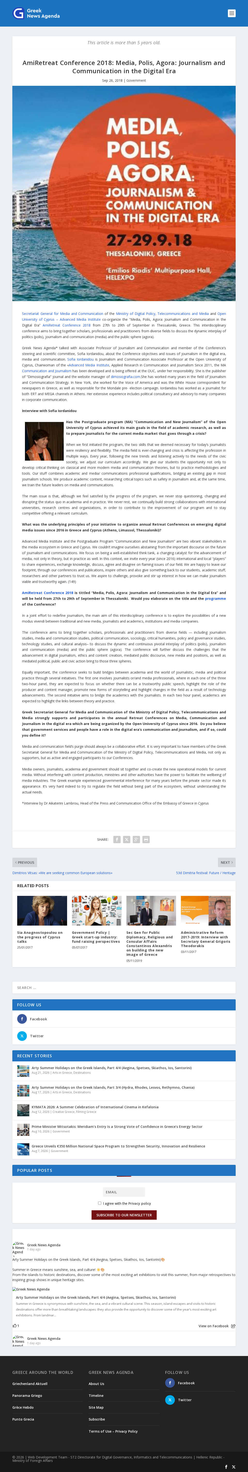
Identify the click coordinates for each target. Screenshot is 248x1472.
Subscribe (97, 1419)
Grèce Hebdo (23, 1407)
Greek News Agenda (44, 1245)
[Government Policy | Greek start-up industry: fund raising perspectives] (97, 911)
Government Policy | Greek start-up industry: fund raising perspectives (96, 936)
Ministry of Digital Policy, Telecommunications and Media (162, 313)
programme (215, 598)
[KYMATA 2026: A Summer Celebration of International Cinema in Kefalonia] (23, 1110)
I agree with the (126, 1203)
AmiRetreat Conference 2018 (67, 325)
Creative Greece (64, 1112)
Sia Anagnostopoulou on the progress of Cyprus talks (39, 936)
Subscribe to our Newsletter (124, 1215)
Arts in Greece (62, 1073)
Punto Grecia (23, 1419)
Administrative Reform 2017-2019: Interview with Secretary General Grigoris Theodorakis (205, 939)
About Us (96, 1383)
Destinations (82, 1073)
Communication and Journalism (46, 371)
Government (136, 80)
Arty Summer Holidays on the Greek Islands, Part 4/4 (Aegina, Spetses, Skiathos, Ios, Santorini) (112, 1068)
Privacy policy (139, 1203)
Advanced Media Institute (89, 365)
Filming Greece (86, 1112)
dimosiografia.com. (126, 376)
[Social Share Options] (233, 1326)
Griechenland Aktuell (29, 1383)
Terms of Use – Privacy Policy (113, 1431)
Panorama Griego (27, 1395)
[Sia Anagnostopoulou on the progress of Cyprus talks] (42, 911)
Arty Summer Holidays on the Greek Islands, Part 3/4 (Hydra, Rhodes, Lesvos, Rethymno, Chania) (113, 1087)
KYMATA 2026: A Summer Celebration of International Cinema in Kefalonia (95, 1107)
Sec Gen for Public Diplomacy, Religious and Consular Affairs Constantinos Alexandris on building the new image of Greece (149, 943)
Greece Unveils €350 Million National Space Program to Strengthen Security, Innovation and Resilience (118, 1146)
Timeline (96, 1395)
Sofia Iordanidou (80, 359)
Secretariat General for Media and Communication (62, 313)
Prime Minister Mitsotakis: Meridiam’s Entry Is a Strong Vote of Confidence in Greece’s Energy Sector (117, 1126)
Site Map (96, 1407)
